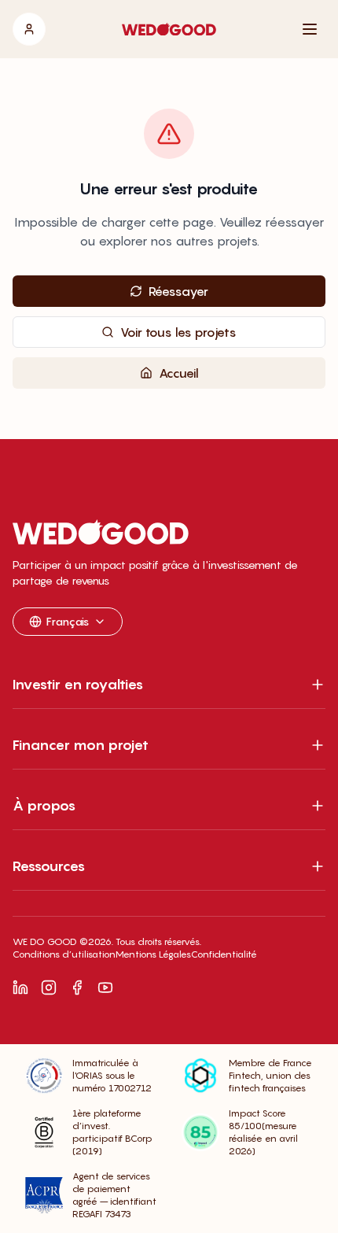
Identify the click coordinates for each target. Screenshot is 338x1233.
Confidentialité (224, 954)
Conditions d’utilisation (64, 954)
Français (67, 621)
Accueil (179, 373)
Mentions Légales (153, 954)
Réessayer (178, 291)
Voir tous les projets (178, 332)
